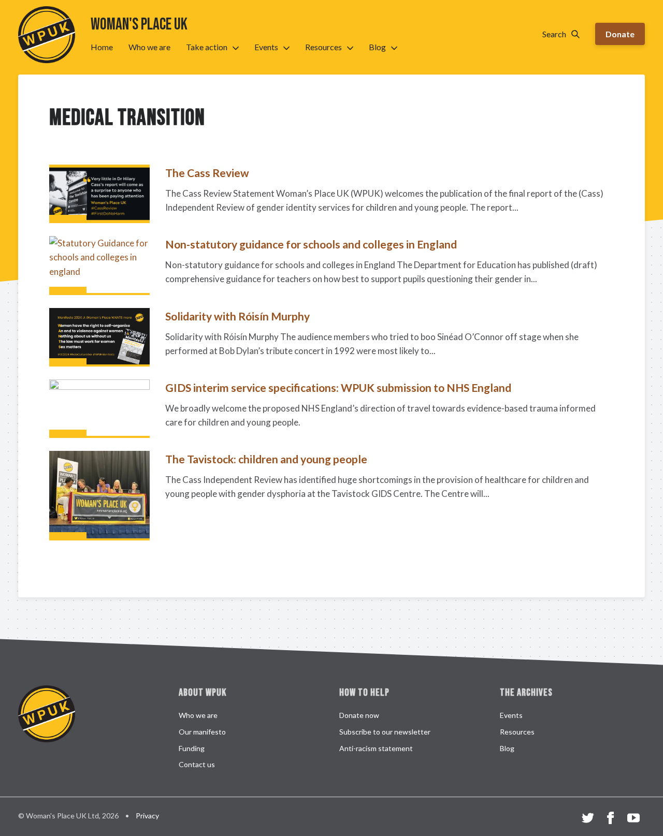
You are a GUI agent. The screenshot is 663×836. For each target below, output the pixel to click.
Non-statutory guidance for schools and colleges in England (311, 244)
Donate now (359, 715)
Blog (377, 47)
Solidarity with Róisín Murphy (237, 316)
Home (102, 47)
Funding (192, 748)
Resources (323, 47)
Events (266, 47)
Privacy (147, 815)
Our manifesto (202, 731)
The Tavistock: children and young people (266, 458)
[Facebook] (610, 819)
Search (554, 34)
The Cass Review (207, 172)
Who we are (149, 47)
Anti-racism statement (376, 748)
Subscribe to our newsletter (384, 731)
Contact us (197, 764)
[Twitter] (587, 819)
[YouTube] (633, 819)
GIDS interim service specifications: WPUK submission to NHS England (338, 387)
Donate (620, 34)
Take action (206, 47)
